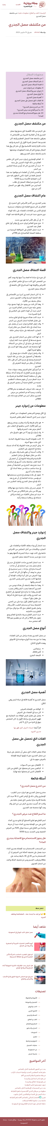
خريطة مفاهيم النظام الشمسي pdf (33, 1075)
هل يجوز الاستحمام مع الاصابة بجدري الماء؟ (28, 114)
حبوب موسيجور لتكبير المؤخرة (35, 1085)
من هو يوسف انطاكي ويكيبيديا (35, 1081)
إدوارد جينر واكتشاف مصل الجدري (28, 91)
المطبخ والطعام (31, 1024)
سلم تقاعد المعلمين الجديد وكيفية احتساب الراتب (28, 1072)
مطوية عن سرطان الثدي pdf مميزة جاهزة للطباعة (28, 1091)
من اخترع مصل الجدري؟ (31, 107)
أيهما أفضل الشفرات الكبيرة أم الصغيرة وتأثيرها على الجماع (19, 944)
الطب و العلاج (32, 1019)
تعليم (35, 1036)
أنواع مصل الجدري (34, 94)
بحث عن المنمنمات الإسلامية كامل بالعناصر (30, 1088)
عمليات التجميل (32, 1045)
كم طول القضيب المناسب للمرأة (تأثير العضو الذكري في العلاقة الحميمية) (20, 955)
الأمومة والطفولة (31, 998)
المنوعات (34, 1032)
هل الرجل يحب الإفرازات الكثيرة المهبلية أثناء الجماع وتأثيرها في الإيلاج (17, 966)
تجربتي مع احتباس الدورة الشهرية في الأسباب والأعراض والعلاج (18, 977)
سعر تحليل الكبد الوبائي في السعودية (21, 932)
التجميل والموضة (31, 1002)
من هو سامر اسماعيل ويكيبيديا (35, 1078)
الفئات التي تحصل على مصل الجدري (28, 100)
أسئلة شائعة (37, 104)
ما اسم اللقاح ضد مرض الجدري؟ (28, 110)
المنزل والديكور (32, 1028)
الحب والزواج (32, 1006)
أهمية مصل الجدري (34, 97)
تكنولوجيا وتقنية (31, 1041)
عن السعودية (32, 1049)
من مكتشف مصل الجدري (32, 78)
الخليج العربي (32, 1011)
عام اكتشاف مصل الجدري (32, 81)
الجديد (18, 4)
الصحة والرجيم (32, 1015)
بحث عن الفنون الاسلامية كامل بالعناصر (32, 1069)
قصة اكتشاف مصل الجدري (32, 84)
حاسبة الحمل (32, 1054)
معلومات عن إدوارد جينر (32, 88)
